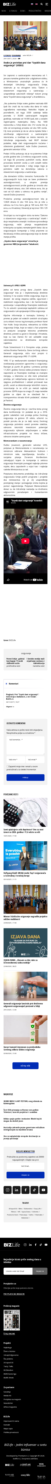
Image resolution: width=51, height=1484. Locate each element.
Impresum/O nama (11, 1421)
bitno (20, 1209)
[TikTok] (34, 1190)
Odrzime (35, 1212)
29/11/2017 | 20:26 (10, 59)
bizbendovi (28, 1209)
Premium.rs (23, 1456)
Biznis (22, 11)
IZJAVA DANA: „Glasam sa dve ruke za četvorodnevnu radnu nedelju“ (21, 961)
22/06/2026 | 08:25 (10, 966)
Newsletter (8, 1403)
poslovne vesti (12, 1215)
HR (19, 1212)
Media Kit (7, 1395)
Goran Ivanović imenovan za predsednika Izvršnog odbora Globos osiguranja (22, 1048)
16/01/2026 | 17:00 (10, 836)
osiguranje (26, 653)
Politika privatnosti (11, 1432)
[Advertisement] (25, 611)
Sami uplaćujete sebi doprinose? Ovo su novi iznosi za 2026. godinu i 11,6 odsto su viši (23, 830)
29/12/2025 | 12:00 (10, 1010)
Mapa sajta (8, 1428)
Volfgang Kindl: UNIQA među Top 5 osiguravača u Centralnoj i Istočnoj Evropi (25, 874)
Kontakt (7, 1425)
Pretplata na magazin (12, 1399)
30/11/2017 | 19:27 (12, 702)
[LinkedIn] (17, 1190)
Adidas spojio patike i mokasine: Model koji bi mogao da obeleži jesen (23, 1119)
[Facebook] (25, 1190)
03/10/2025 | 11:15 (10, 879)
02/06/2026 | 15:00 (10, 1053)
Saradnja (7, 1392)
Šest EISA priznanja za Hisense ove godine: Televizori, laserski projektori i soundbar (21, 1111)
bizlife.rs (16, 1458)
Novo (4, 11)
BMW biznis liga (10, 1374)
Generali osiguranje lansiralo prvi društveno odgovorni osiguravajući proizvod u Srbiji (23, 1005)
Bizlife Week (9, 1377)
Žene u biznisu (9, 1351)
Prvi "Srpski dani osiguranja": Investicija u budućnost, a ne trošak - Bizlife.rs (22, 696)
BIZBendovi (8, 1370)
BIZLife (29, 55)
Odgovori (9, 707)
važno (31, 1215)
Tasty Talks (8, 1366)
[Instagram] (8, 1190)
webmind (24, 1218)
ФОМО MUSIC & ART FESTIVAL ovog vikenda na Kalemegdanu (23, 1102)
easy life (37, 1209)
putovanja (23, 1215)
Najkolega (8, 1347)
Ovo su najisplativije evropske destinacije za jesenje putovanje (22, 1137)
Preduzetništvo (35, 11)
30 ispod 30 (13, 1209)
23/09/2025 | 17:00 (10, 923)
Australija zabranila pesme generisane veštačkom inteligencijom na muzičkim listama (24, 1128)
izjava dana (26, 1212)
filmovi (13, 1212)
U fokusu (13, 11)
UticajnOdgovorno (11, 1355)
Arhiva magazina (10, 1407)
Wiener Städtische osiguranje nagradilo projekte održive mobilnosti (25, 917)
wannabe (38, 1215)
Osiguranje (16, 55)
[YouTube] (43, 1190)
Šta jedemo (8, 1359)
